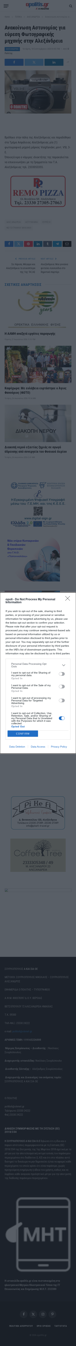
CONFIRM (23, 733)
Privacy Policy (59, 746)
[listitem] (38, 665)
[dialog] (38, 673)
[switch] (62, 674)
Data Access (38, 746)
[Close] (68, 599)
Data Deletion (17, 746)
